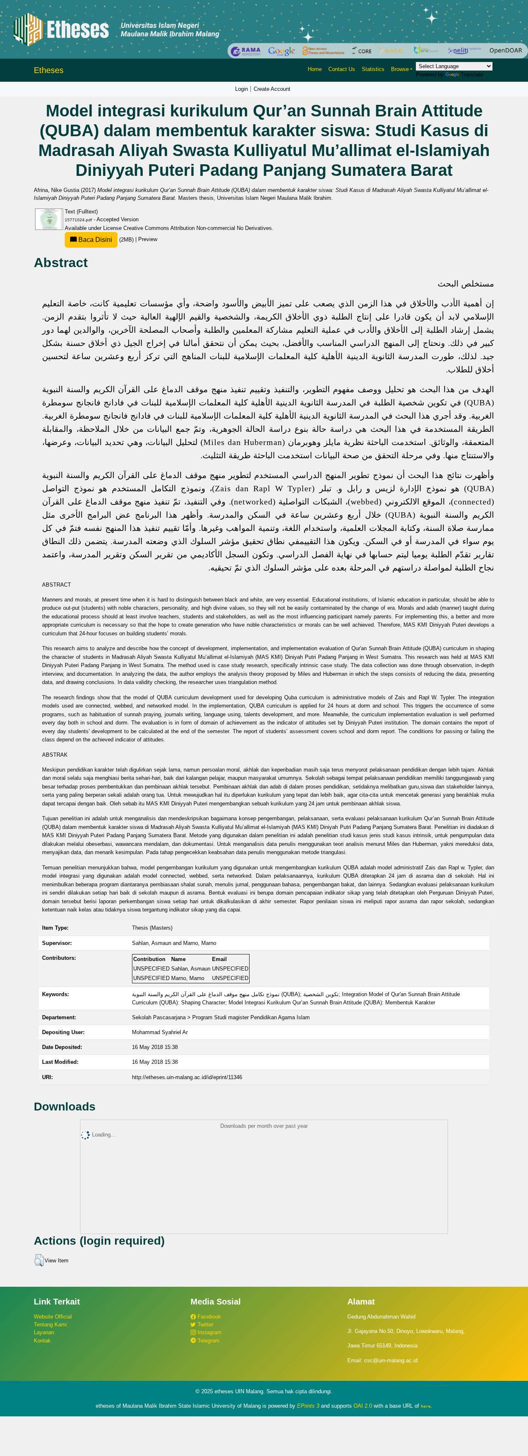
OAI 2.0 (363, 1406)
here (426, 1406)
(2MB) (106, 240)
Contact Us (341, 69)
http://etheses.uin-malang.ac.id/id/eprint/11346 (187, 1077)
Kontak (42, 1341)
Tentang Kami (50, 1324)
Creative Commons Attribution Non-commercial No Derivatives (197, 228)
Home (315, 69)
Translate (472, 74)
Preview (147, 240)
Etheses (49, 70)
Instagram (209, 1332)
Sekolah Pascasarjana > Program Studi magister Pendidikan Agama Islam (221, 1017)
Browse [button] (400, 69)
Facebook (208, 1317)
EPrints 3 (308, 1406)
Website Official (53, 1317)
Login (241, 89)
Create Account (272, 89)
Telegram (207, 1341)
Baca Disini (94, 239)
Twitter (204, 1324)
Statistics (373, 69)
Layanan (44, 1332)
